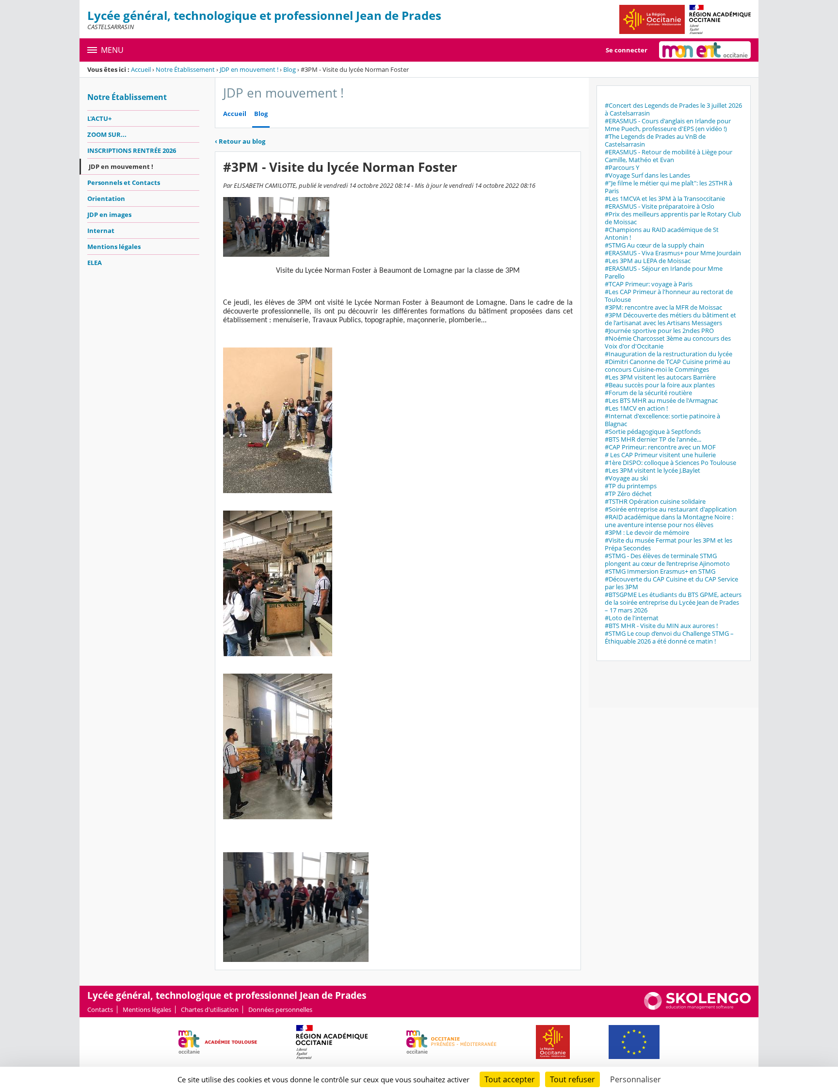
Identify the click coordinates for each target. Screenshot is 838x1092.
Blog (289, 69)
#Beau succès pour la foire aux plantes (660, 385)
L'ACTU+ (99, 118)
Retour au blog (240, 141)
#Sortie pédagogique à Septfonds (653, 431)
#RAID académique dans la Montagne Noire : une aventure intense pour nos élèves (669, 521)
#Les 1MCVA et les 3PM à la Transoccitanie (665, 198)
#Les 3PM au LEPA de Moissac (648, 260)
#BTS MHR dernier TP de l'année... (653, 439)
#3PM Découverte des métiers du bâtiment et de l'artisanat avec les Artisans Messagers (670, 319)
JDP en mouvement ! (249, 69)
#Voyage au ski (626, 478)
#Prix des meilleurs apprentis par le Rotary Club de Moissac (673, 218)
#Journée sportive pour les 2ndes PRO (659, 330)
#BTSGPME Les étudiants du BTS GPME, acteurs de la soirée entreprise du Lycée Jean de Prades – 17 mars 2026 (673, 602)
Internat (100, 230)
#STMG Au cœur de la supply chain (654, 245)
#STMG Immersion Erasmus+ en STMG (660, 571)
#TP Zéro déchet (628, 493)
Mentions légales (114, 246)
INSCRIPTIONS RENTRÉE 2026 (131, 150)
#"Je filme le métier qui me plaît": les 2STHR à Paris (668, 187)
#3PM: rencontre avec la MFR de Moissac (663, 307)
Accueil (141, 69)
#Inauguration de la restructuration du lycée (668, 353)
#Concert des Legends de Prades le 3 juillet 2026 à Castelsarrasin (673, 109)
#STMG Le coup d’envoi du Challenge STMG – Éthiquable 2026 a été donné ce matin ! (669, 637)
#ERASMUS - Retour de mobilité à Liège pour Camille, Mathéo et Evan (668, 156)
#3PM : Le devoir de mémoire (647, 532)
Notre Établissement (185, 69)
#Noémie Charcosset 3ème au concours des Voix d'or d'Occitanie (668, 342)
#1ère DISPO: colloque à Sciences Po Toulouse (670, 462)
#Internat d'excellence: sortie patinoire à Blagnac (662, 420)
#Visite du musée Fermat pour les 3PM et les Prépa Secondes (668, 544)
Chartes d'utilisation (210, 1009)
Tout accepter (509, 1079)
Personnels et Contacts (123, 182)
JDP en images (109, 214)
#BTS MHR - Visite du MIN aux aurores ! (661, 625)
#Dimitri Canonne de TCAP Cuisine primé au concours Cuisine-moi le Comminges (667, 365)
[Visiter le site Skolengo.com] (697, 1007)
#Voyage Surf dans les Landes (647, 175)
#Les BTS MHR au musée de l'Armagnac (661, 400)
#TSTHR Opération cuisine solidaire (655, 501)
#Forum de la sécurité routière (648, 392)
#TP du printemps (631, 485)
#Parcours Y (622, 167)
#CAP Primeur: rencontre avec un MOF (660, 447)
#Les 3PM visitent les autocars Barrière (660, 377)
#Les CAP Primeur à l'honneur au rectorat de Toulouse (669, 295)
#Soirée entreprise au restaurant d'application (671, 509)
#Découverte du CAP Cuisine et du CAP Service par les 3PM (671, 583)
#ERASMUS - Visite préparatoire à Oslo (659, 206)
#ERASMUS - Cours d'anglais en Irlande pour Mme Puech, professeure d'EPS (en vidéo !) (668, 124)
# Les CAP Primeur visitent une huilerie (660, 454)
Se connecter (626, 50)
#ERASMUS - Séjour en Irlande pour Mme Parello (664, 272)
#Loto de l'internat (632, 617)
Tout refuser (572, 1079)
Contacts (100, 1009)
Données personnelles (280, 1009)
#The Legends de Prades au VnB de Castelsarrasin (655, 140)
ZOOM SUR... (107, 134)
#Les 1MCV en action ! (636, 408)
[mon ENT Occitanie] (705, 50)
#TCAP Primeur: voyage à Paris (649, 284)
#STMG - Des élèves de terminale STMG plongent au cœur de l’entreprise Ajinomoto (667, 559)
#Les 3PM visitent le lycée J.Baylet (652, 470)
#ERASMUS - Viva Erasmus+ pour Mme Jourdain (673, 252)
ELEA (94, 262)
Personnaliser (635, 1079)
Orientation (106, 198)
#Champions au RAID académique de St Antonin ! (662, 233)
